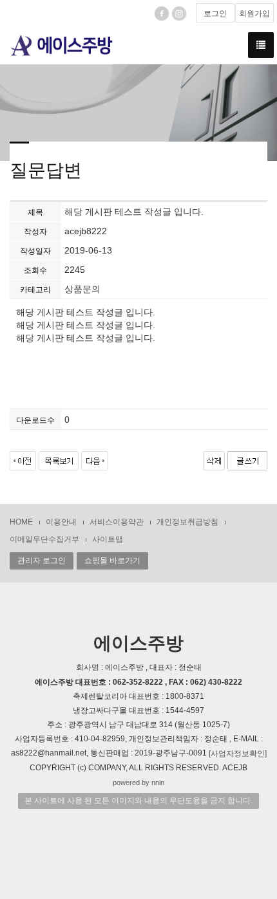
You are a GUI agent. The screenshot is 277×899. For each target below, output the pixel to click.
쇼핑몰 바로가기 (112, 560)
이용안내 (61, 521)
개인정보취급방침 (187, 521)
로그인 (215, 13)
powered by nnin (138, 782)
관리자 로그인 (41, 560)
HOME (21, 521)
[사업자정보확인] (238, 753)
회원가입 (254, 13)
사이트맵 (107, 539)
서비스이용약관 (117, 521)
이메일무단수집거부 (44, 539)
